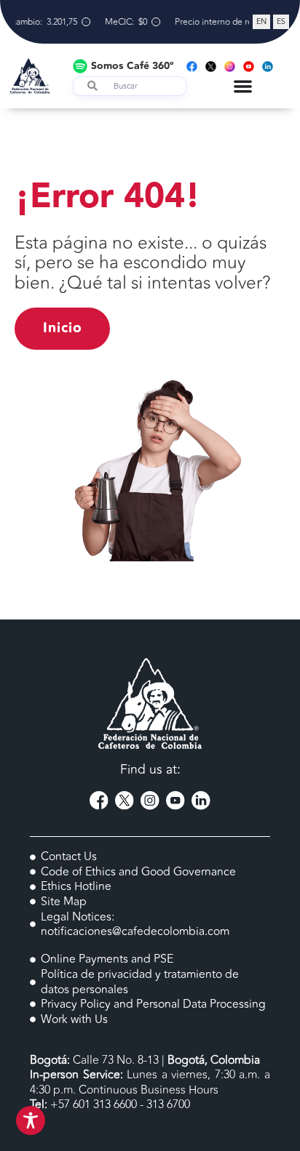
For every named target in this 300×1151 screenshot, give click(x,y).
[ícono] (99, 800)
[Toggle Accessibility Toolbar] (31, 1120)
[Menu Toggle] (243, 86)
